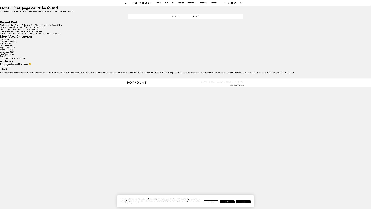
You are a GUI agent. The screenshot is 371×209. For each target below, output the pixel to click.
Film (166, 3)
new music (162, 72)
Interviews (192, 3)
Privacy (219, 82)
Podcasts (203, 3)
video (270, 72)
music (137, 72)
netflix (153, 72)
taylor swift (229, 72)
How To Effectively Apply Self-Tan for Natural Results (22, 27)
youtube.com (287, 72)
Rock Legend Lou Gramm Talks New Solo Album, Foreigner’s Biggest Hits (31, 25)
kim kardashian (113, 72)
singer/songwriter (202, 72)
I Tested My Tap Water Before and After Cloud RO (21, 31)
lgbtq (119, 72)
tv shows (254, 72)
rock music (194, 72)
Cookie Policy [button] (174, 201)
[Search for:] (182, 16)
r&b (183, 72)
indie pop (80, 72)
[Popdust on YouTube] (231, 3)
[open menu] (125, 3)
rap (186, 72)
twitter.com (262, 72)
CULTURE (181, 3)
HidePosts (4, 54)
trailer (247, 72)
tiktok (244, 72)
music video (145, 72)
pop (170, 72)
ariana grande (4, 72)
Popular (3, 43)
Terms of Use (229, 82)
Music (159, 3)
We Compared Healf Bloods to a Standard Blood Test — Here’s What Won (31, 33)
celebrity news (32, 72)
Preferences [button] (135, 203)
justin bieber (97, 72)
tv (250, 72)
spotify (223, 72)
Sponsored (4, 52)
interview (91, 72)
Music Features (6, 41)
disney (44, 72)
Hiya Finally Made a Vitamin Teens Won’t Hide (19, 29)
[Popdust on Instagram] (235, 3)
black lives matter (23, 72)
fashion (59, 72)
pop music (177, 72)
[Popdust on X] (228, 3)
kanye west (104, 72)
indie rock (85, 72)
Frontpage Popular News (10, 58)
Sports (214, 3)
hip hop (68, 72)
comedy (39, 72)
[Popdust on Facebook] (225, 3)
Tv (173, 3)
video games (276, 72)
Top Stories (5, 47)
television (238, 72)
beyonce (10, 72)
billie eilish (15, 72)
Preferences (211, 202)
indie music (75, 72)
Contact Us (239, 82)
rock (189, 72)
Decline (227, 202)
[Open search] (241, 3)
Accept (243, 202)
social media (210, 72)
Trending (4, 50)
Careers (212, 82)
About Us (204, 82)
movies (130, 72)
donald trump (51, 72)
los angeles (124, 72)
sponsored (217, 72)
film (63, 72)
